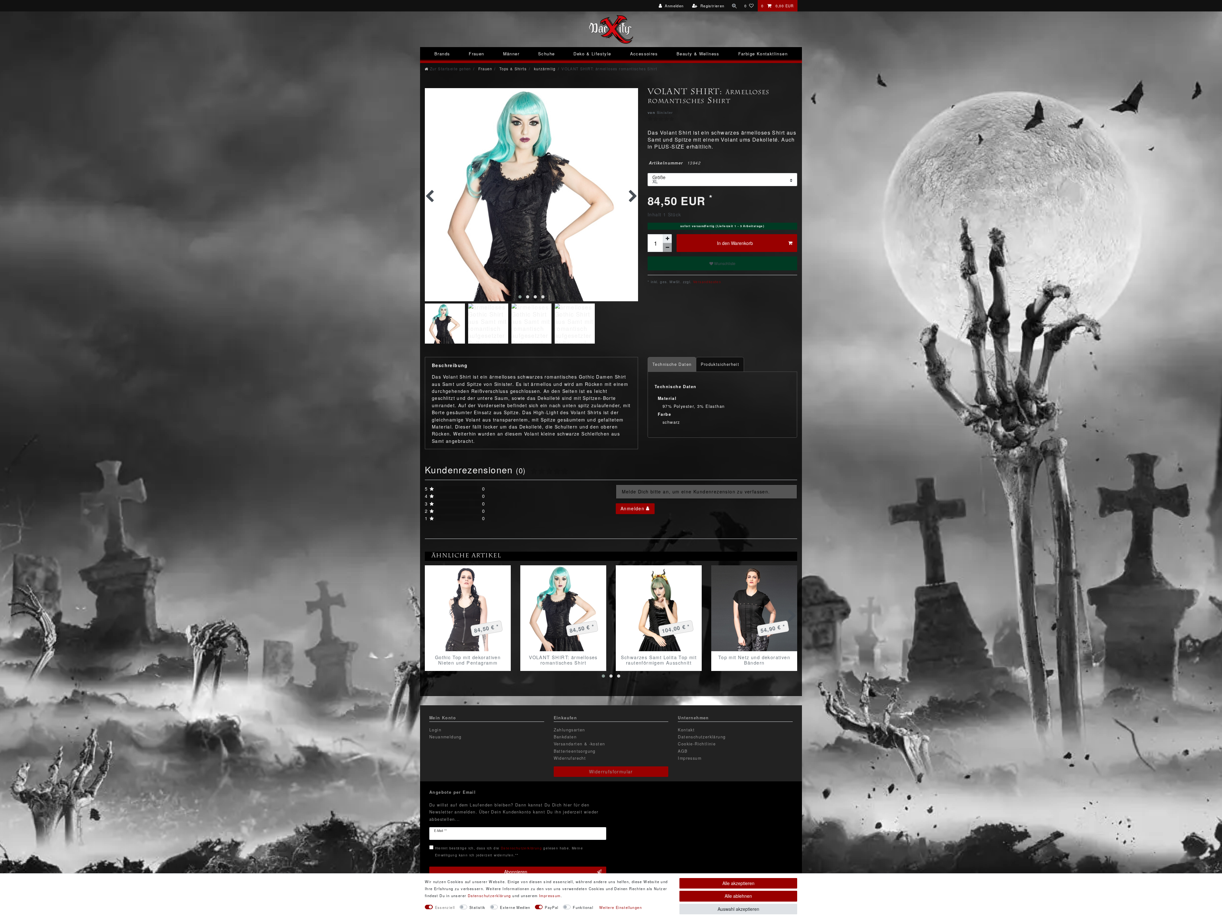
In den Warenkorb (735, 243)
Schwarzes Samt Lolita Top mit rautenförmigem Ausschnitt (659, 660)
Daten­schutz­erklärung (489, 895)
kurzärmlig (543, 68)
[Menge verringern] (667, 247)
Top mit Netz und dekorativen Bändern (754, 660)
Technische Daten (672, 364)
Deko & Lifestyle (592, 54)
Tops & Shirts (512, 68)
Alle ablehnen (738, 896)
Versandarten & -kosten (579, 744)
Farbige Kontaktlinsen (763, 54)
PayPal (551, 907)
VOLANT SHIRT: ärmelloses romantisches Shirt (563, 660)
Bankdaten (565, 737)
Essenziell (445, 907)
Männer (511, 54)
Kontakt (686, 730)
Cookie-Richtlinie (697, 744)
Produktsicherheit (720, 364)
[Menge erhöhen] (667, 238)
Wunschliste (724, 263)
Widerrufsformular (611, 771)
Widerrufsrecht (570, 758)
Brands (442, 54)
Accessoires (644, 54)
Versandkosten (706, 281)
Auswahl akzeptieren (738, 909)
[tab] (672, 364)
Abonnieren (515, 872)
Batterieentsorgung (575, 751)
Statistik (477, 907)
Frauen (476, 54)
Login (435, 730)
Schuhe (546, 54)
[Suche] (734, 5)
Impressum (689, 758)
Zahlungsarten (569, 730)
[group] (468, 608)
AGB (682, 751)
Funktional (583, 907)
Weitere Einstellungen (620, 907)
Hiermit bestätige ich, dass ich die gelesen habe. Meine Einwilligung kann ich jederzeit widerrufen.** (509, 851)
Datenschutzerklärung (702, 737)
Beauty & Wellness (698, 54)
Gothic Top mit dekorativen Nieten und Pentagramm (468, 660)
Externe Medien (515, 907)
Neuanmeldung (445, 737)
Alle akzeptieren (738, 883)
